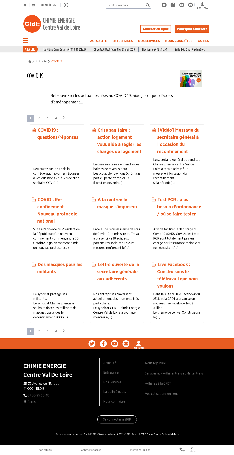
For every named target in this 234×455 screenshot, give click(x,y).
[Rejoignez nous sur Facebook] (174, 5)
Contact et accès (91, 450)
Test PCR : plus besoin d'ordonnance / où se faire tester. (179, 207)
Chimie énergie (49, 5)
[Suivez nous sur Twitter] (165, 5)
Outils (203, 41)
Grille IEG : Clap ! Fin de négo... (190, 49)
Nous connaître (178, 41)
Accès (31, 402)
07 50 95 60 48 (38, 395)
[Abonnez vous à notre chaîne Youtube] (182, 5)
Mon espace (202, 7)
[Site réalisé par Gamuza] (193, 450)
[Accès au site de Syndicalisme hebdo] (66, 5)
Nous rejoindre (155, 363)
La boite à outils (114, 392)
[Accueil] (26, 5)
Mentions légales (140, 450)
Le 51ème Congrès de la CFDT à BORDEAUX (65, 49)
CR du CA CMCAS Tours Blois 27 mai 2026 (114, 49)
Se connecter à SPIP (117, 419)
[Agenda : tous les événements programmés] (33, 5)
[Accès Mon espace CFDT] (139, 343)
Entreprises (122, 41)
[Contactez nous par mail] (190, 5)
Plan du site (45, 450)
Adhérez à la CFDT (158, 383)
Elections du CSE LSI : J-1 (154, 49)
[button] (25, 40)
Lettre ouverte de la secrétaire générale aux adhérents (118, 272)
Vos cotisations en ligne (161, 394)
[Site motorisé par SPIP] (182, 450)
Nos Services (149, 41)
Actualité (98, 41)
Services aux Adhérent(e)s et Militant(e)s (174, 373)
